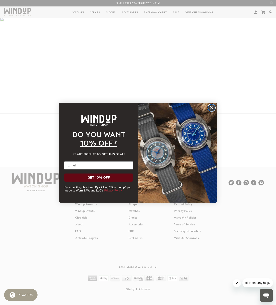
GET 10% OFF (98, 178)
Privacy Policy (113, 190)
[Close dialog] (211, 107)
